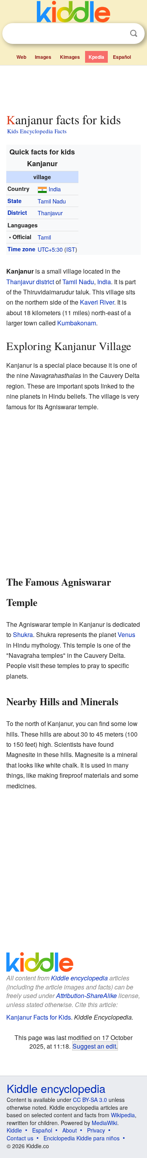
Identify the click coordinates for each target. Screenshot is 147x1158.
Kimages (70, 56)
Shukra (23, 634)
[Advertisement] (73, 87)
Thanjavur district (30, 281)
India (55, 189)
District (17, 212)
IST (70, 249)
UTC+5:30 (50, 249)
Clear (117, 33)
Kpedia (96, 56)
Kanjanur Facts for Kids (38, 1017)
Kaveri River (97, 302)
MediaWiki (104, 1123)
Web (21, 56)
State (14, 201)
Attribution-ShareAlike (86, 995)
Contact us (20, 1138)
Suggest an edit (94, 1046)
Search (133, 33)
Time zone (21, 249)
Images (43, 56)
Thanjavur (50, 213)
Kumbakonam (76, 322)
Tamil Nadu (52, 201)
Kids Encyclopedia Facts (37, 131)
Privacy (96, 1130)
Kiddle (14, 1130)
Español (122, 56)
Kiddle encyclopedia (79, 977)
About (69, 1130)
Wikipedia (123, 1115)
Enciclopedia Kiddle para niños (82, 1138)
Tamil (44, 237)
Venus (126, 634)
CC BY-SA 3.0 (90, 1100)
